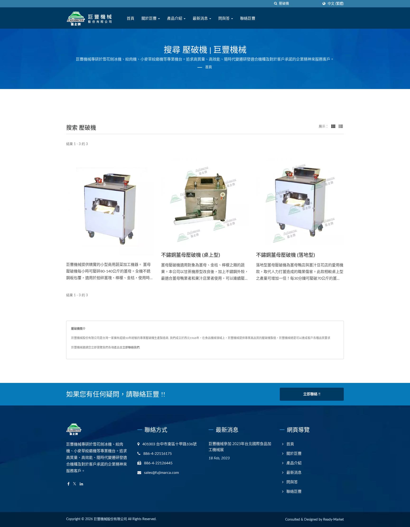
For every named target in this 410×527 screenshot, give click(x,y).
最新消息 (201, 18)
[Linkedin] (81, 484)
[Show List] (341, 126)
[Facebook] (68, 484)
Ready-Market (333, 519)
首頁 (130, 18)
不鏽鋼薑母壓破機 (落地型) (285, 254)
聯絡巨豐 (247, 18)
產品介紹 (175, 18)
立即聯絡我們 (131, 347)
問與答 (224, 18)
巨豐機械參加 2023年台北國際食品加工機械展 (240, 446)
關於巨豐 (149, 18)
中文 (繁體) (336, 3)
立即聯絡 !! (311, 394)
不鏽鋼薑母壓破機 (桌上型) (190, 254)
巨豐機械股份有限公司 (110, 519)
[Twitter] (74, 484)
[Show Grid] (333, 126)
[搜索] (275, 3)
